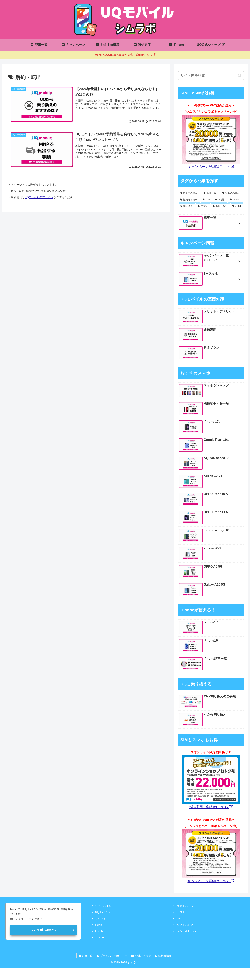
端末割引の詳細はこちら (209, 807)
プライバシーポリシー (113, 955)
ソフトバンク (185, 924)
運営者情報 (164, 955)
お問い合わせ (142, 955)
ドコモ (181, 912)
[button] (239, 75)
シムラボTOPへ (186, 931)
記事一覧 (87, 955)
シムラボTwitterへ (43, 930)
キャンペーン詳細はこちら (209, 167)
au (178, 918)
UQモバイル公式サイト (39, 197)
